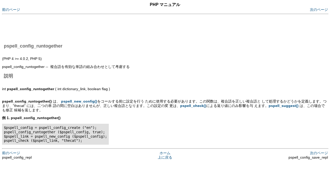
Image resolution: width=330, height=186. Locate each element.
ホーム (165, 153)
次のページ (319, 9)
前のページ (11, 9)
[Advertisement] (96, 28)
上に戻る (165, 157)
